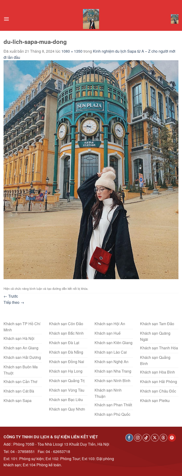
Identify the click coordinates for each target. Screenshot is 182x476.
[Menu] (6, 19)
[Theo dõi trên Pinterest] (172, 438)
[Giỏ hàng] (174, 19)
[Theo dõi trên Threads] (163, 438)
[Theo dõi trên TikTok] (146, 438)
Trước (11, 296)
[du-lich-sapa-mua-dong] (91, 169)
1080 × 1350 (71, 51)
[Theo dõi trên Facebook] (129, 438)
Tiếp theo (14, 302)
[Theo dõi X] (155, 438)
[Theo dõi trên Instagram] (138, 438)
